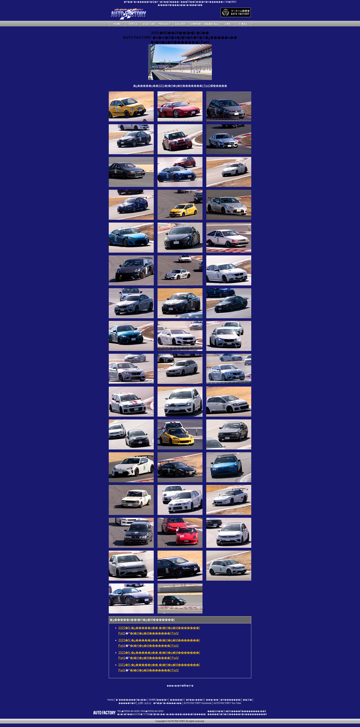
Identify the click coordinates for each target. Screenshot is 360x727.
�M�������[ (230, 699)
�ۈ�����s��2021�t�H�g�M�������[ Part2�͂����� (180, 85)
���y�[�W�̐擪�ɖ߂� (180, 685)
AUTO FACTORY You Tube (227, 703)
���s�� (212, 699)
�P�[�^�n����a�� (167, 703)
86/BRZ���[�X (158, 699)
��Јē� (247, 699)
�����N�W (127, 703)
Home (110, 699)
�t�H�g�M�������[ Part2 (154, 633)
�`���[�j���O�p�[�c (131, 699)
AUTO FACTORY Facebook (198, 703)
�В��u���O (195, 699)
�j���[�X (177, 699)
